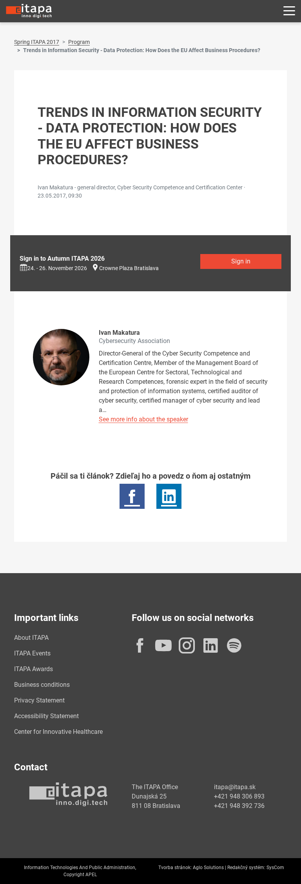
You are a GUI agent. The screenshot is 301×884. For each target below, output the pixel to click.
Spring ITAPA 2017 (36, 42)
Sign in (240, 261)
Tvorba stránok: (175, 867)
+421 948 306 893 (239, 796)
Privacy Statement (39, 700)
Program (79, 42)
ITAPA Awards (33, 669)
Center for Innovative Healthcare (58, 731)
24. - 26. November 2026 (57, 268)
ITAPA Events (32, 653)
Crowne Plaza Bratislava (129, 268)
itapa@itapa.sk (235, 787)
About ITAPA (31, 637)
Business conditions (42, 684)
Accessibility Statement (46, 716)
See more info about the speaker (143, 419)
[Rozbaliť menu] (289, 11)
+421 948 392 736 (239, 806)
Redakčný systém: (246, 867)
